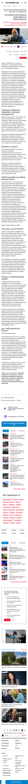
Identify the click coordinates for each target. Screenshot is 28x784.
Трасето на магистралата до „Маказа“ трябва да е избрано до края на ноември (17, 437)
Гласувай (7, 619)
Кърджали (6, 507)
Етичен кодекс (6, 765)
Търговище (17, 520)
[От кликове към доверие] (14, 678)
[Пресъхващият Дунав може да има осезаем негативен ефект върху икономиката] (5, 476)
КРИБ (19, 400)
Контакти (5, 762)
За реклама (5, 755)
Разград (5, 515)
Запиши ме (23, 735)
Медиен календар (6, 775)
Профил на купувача (7, 770)
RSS (24, 730)
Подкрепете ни (18, 770)
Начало (4, 5)
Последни (6, 430)
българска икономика (8, 397)
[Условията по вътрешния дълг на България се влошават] (5, 459)
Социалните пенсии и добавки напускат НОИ (16, 484)
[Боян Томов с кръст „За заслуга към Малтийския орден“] (14, 696)
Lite (16, 745)
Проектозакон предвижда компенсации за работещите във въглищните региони (14, 640)
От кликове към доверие (9, 686)
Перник (5, 512)
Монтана (11, 510)
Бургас (15, 499)
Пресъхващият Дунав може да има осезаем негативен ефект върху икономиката (17, 477)
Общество (18, 743)
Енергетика (12, 637)
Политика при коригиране (18, 763)
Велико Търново (8, 502)
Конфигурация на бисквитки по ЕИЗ (6, 773)
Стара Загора (7, 520)
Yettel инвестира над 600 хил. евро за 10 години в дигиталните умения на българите (17, 557)
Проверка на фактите (7, 758)
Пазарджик (19, 510)
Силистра (18, 515)
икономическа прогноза (9, 400)
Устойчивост (5, 743)
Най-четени (13, 430)
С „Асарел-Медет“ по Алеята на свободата (14, 667)
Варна (21, 499)
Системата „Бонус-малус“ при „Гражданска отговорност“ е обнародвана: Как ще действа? (17, 468)
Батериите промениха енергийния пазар (13, 724)
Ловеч (5, 510)
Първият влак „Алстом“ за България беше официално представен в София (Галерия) (17, 452)
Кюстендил (15, 507)
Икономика (5, 740)
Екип (16, 758)
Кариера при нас (6, 768)
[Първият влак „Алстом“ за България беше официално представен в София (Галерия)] (5, 451)
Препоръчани (21, 430)
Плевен (11, 512)
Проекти (4, 748)
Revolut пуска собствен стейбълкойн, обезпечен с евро (17, 563)
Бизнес (17, 740)
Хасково (5, 523)
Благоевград (7, 499)
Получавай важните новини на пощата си (14, 733)
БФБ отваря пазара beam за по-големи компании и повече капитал (17, 578)
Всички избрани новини (19, 488)
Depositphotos (19, 782)
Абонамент (5, 760)
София (19, 517)
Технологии (5, 745)
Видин (18, 502)
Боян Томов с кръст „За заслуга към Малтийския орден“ (12, 705)
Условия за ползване (19, 768)
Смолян (12, 517)
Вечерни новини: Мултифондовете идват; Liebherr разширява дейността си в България (17, 549)
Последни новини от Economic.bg (18, 581)
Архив (13, 619)
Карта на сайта (18, 760)
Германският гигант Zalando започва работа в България (16, 445)
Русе (11, 515)
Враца (5, 504)
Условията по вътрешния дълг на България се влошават (17, 460)
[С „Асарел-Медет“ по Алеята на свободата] (14, 659)
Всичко (9, 5)
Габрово (11, 504)
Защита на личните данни (19, 756)
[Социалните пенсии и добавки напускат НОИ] (5, 484)
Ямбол (18, 523)
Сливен (5, 517)
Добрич (18, 504)
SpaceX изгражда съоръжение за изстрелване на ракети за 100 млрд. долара (17, 571)
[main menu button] (25, 2)
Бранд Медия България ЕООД (20, 766)
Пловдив (19, 512)
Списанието (14, 5)
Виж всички (23, 649)
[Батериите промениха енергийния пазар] (14, 715)
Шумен (12, 523)
